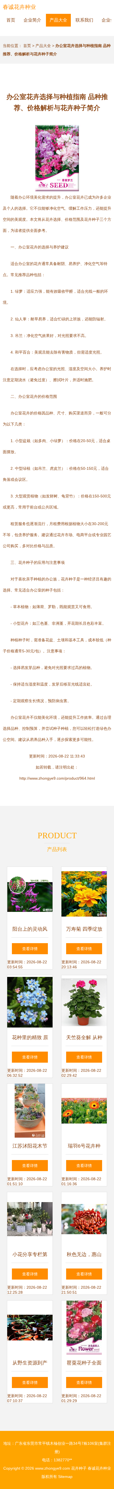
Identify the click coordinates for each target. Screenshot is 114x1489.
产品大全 (58, 20)
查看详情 (30, 948)
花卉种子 (79, 1468)
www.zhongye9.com (52, 1468)
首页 (10, 20)
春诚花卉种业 (19, 7)
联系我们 (84, 20)
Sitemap (65, 1476)
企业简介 (32, 20)
